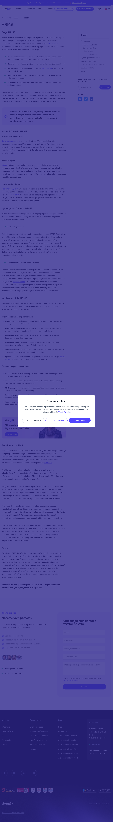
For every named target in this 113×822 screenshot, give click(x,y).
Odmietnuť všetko (33, 420)
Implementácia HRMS (88, 61)
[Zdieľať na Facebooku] (80, 99)
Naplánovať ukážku (64, 9)
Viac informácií (64, 412)
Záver (83, 71)
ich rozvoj (48, 462)
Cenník (50, 9)
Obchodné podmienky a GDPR (13, 813)
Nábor (4, 165)
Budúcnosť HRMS (87, 68)
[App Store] (105, 790)
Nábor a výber (88, 51)
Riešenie (29, 9)
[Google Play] (89, 790)
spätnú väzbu (13, 195)
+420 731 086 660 (13, 673)
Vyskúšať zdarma (85, 9)
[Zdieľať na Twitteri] (86, 99)
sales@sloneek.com (14, 668)
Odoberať (105, 87)
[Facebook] (5, 773)
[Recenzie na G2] (8, 790)
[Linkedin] (24, 773)
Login (99, 9)
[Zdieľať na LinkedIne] (91, 99)
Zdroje (39, 9)
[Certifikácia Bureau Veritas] (23, 790)
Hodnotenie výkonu (10, 189)
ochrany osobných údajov (71, 680)
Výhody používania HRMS (90, 58)
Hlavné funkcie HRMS (89, 45)
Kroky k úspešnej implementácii (94, 64)
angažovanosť (19, 282)
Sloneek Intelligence (79, 3)
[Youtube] (14, 773)
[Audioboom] (34, 773)
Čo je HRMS (85, 41)
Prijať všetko (80, 420)
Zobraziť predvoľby (56, 420)
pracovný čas (47, 68)
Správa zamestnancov (11, 141)
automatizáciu (52, 43)
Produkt (18, 9)
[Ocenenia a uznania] (42, 790)
